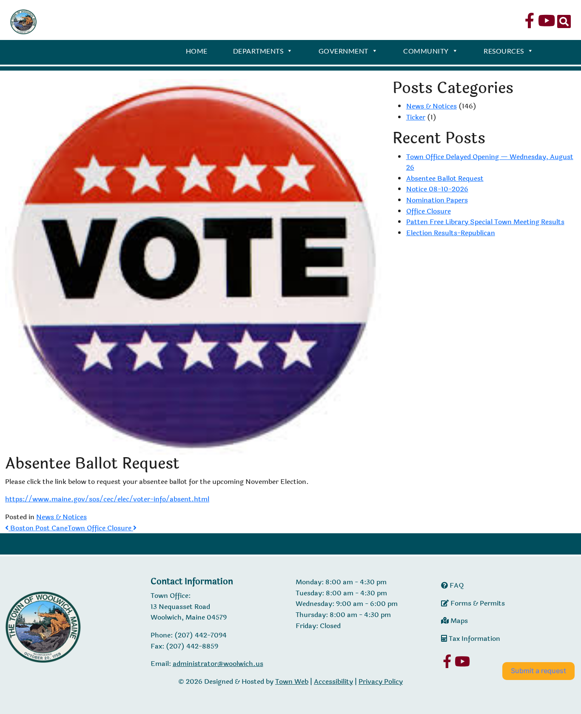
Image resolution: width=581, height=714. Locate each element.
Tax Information (473, 638)
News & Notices (61, 517)
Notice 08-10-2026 (437, 189)
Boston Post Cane (38, 528)
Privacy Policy (381, 681)
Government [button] (343, 51)
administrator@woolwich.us (218, 663)
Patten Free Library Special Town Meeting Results (485, 221)
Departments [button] (258, 51)
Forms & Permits (477, 603)
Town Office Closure (100, 528)
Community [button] (426, 51)
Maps (458, 620)
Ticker (415, 117)
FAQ (456, 585)
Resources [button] (504, 51)
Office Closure (428, 211)
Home (197, 51)
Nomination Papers (437, 200)
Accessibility (333, 681)
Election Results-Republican (450, 233)
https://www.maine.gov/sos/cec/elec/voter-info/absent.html (107, 499)
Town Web (291, 681)
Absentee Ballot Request (445, 178)
